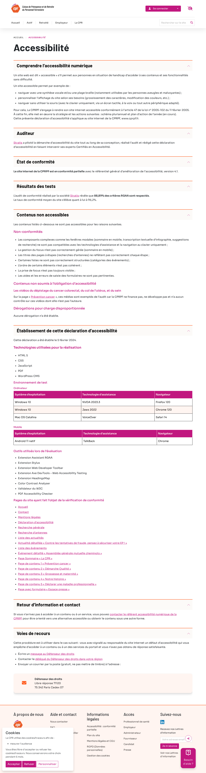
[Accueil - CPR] (38, 8)
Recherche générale (31, 527)
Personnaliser (47, 764)
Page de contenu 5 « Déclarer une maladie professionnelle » (57, 584)
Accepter (14, 764)
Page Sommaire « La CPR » (35, 558)
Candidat (129, 744)
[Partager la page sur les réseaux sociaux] (188, 738)
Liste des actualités (31, 538)
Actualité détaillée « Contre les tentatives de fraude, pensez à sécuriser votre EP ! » (72, 543)
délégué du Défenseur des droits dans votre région (69, 659)
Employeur (61, 22)
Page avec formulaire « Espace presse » (44, 589)
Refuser (29, 764)
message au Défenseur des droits (52, 654)
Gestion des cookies (98, 755)
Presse (127, 749)
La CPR (79, 22)
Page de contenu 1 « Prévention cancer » (44, 563)
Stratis (18, 142)
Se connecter (160, 8)
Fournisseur (130, 738)
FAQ (52, 727)
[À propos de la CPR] (18, 724)
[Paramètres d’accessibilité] (190, 9)
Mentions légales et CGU (101, 741)
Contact (23, 512)
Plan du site (93, 735)
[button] (103, 66)
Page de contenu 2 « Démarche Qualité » (44, 568)
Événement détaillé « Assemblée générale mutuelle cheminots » (60, 553)
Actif (29, 22)
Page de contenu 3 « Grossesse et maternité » (48, 574)
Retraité (43, 22)
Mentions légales (29, 517)
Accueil (15, 22)
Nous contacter (59, 721)
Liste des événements (32, 548)
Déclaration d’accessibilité (35, 522)
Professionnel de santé (136, 721)
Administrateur (132, 732)
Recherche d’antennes (32, 532)
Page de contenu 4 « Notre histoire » (42, 579)
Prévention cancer (43, 297)
